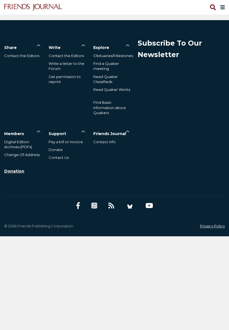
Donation (14, 171)
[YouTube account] (149, 206)
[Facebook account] (78, 206)
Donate (56, 149)
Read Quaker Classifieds (105, 79)
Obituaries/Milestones (113, 55)
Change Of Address (22, 154)
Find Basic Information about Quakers (109, 107)
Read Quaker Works (111, 89)
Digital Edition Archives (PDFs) (18, 144)
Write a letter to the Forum (66, 66)
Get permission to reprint (65, 79)
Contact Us (59, 157)
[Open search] (212, 7)
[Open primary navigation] (221, 7)
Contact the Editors (21, 55)
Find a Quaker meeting (106, 66)
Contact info (104, 142)
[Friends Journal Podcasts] (94, 206)
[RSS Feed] (111, 206)
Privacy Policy (212, 226)
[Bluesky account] (129, 206)
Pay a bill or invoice (66, 142)
